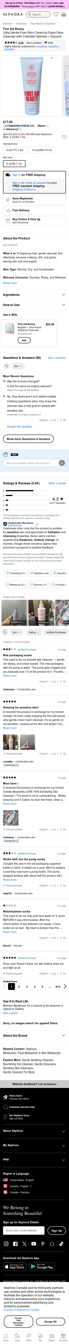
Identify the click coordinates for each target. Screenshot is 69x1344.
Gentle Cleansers (45, 1064)
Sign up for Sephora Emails (21, 1222)
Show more (10, 283)
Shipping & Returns (24, 189)
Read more (10, 675)
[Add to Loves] (64, 137)
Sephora (31, 1049)
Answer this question (19, 426)
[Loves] (56, 14)
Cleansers (21, 23)
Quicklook (9, 333)
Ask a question (34, 42)
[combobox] (38, 14)
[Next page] (65, 986)
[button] (31, 1306)
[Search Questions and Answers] (6, 366)
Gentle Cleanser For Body (19, 1072)
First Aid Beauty (13, 29)
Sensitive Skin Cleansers (18, 1068)
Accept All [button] (50, 1321)
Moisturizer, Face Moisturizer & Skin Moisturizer (32, 1053)
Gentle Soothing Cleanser (37, 1060)
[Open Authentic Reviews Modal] (37, 524)
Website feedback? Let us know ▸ (34, 1084)
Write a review (57, 483)
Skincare (7, 23)
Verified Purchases (56, 632)
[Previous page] (4, 986)
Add (24, 340)
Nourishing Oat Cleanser (18, 1064)
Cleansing (41, 46)
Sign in (16, 182)
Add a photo (10, 1013)
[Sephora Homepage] (13, 14)
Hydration (53, 46)
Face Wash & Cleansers (43, 23)
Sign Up (57, 1230)
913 (58, 986)
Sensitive (9, 49)
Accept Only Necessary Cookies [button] (18, 1321)
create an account (36, 182)
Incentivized (16, 622)
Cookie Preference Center (21, 1309)
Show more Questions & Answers (28, 439)
